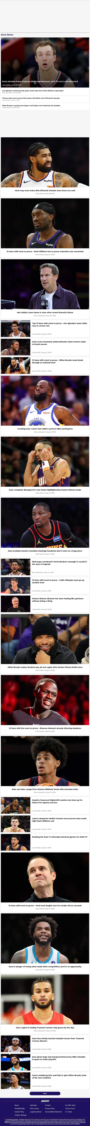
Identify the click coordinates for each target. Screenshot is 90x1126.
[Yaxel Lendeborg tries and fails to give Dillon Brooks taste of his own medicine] (45, 1080)
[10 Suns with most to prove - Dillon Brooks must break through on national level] (45, 365)
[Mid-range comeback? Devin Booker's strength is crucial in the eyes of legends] (45, 567)
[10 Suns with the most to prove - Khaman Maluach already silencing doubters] (45, 704)
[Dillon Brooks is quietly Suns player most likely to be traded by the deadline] (45, 107)
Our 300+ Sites (70, 1105)
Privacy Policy (50, 1108)
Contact (48, 1105)
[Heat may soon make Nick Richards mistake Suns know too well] (45, 167)
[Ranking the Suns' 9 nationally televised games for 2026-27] (45, 842)
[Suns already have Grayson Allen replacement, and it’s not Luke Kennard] (45, 62)
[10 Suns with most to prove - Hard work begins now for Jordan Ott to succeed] (45, 882)
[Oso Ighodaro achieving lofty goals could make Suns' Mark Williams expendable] (45, 92)
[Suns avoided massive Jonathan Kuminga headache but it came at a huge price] (45, 527)
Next (45, 1093)
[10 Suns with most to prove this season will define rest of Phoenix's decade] (45, 99)
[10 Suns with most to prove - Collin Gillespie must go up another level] (45, 585)
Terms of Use (70, 1108)
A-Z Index (68, 1112)
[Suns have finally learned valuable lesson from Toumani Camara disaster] (45, 1043)
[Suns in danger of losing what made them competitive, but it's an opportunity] (45, 943)
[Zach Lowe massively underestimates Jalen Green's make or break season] (45, 347)
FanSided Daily (20, 1108)
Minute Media (14, 1119)
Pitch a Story (34, 1108)
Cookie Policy (19, 1112)
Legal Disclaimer (35, 1112)
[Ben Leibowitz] (7, 93)
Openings (33, 1105)
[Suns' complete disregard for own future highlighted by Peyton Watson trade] (45, 466)
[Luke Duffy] (6, 85)
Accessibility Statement (53, 1112)
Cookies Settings (21, 1115)
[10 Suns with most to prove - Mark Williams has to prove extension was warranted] (45, 228)
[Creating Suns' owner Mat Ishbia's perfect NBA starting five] (45, 405)
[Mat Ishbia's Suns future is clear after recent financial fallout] (45, 289)
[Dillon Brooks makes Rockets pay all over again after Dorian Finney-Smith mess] (45, 643)
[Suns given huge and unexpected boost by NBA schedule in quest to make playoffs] (45, 1062)
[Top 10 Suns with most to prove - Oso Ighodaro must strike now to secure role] (45, 328)
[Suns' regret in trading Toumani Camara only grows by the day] (45, 1004)
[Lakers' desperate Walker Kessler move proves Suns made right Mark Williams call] (45, 824)
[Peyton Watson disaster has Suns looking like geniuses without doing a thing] (45, 604)
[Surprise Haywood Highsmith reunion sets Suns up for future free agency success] (45, 805)
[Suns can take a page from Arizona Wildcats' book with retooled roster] (45, 765)
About (17, 1105)
